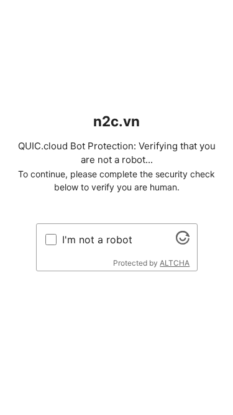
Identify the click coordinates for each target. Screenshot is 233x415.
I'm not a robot (97, 239)
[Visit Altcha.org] (183, 241)
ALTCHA (175, 263)
